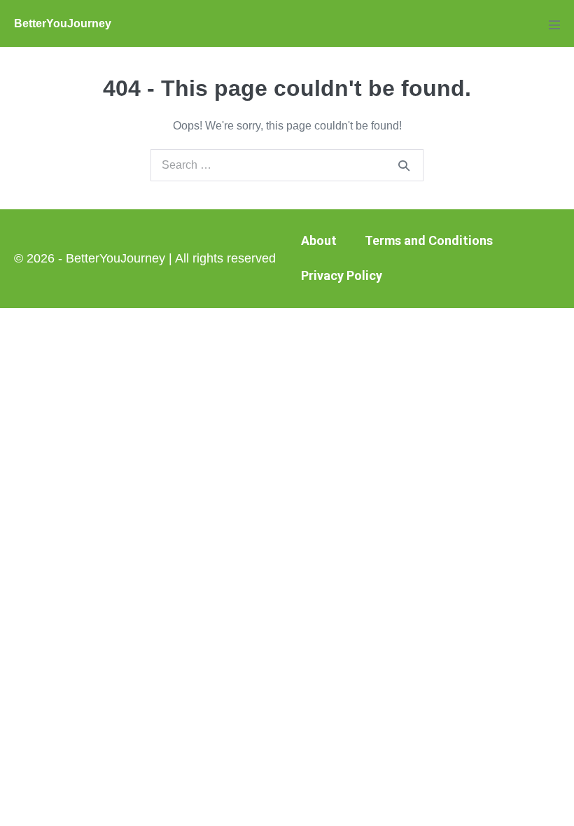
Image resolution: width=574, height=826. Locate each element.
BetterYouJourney (62, 23)
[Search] (403, 165)
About (319, 240)
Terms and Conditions (429, 240)
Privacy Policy (341, 275)
